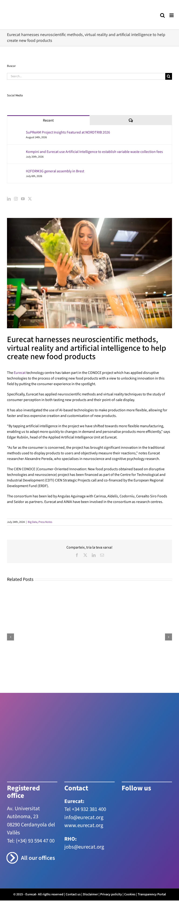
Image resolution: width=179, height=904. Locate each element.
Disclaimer (90, 894)
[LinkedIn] (9, 199)
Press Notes (45, 522)
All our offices (38, 858)
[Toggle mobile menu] (171, 15)
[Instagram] (16, 199)
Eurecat (20, 372)
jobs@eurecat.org (84, 847)
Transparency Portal (152, 894)
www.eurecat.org (83, 825)
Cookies (129, 894)
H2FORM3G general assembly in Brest (55, 171)
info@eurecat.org (83, 817)
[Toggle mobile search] (162, 15)
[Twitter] (30, 199)
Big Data (32, 522)
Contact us (73, 894)
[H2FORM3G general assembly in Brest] (17, 171)
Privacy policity (111, 894)
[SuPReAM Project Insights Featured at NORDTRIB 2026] (17, 132)
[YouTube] (23, 199)
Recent (48, 120)
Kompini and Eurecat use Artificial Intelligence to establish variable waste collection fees (94, 151)
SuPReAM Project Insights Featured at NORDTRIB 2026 (68, 132)
